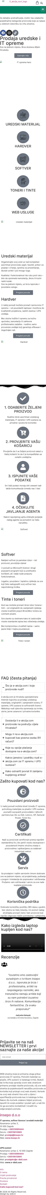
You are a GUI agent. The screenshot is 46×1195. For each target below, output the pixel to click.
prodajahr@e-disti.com (16, 1159)
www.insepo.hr (12, 1138)
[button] (43, 9)
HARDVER (23, 146)
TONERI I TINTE (23, 190)
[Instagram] (9, 33)
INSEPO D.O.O (10, 1115)
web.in (13, 1194)
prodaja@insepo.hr (14, 1135)
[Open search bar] (41, 3)
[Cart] (37, 2)
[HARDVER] (23, 137)
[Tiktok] (15, 33)
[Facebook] (3, 33)
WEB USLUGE (23, 212)
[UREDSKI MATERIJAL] (23, 115)
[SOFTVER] (23, 159)
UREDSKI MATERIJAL (23, 124)
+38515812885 (14, 1132)
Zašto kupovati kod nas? (11, 1187)
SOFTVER (23, 168)
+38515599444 (16, 1129)
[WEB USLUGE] (23, 203)
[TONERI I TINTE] (23, 181)
